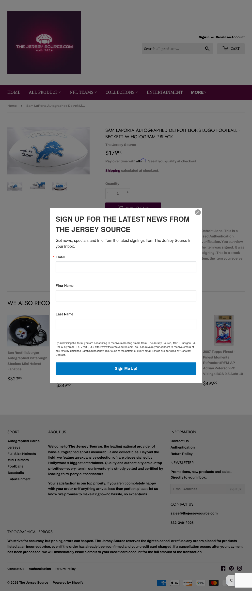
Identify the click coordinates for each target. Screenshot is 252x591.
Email (60, 257)
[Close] (198, 212)
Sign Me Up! (126, 368)
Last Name (64, 314)
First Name (65, 285)
